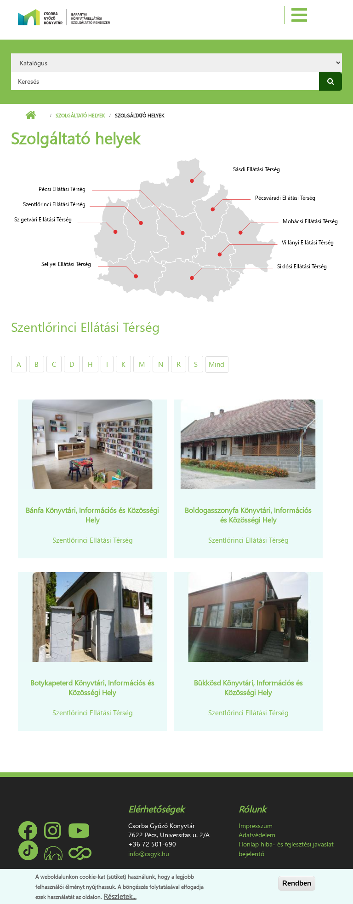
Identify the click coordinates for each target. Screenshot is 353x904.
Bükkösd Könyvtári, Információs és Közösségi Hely (248, 687)
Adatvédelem (257, 834)
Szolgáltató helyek (80, 115)
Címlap (30, 115)
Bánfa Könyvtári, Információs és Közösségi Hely (92, 514)
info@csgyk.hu (148, 853)
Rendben (296, 883)
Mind (216, 364)
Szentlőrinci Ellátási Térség (92, 540)
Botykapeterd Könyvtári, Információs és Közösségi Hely (92, 687)
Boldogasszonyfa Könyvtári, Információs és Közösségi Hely (248, 514)
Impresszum (256, 825)
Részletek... (120, 896)
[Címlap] (64, 16)
